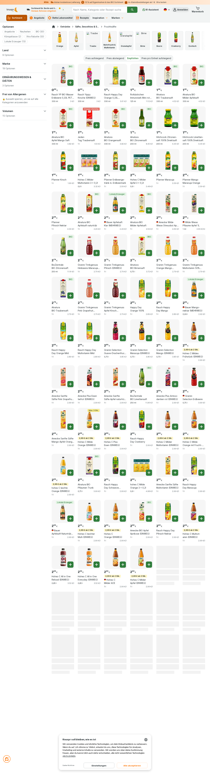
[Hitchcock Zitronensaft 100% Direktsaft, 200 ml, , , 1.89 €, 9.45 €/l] (167, 118)
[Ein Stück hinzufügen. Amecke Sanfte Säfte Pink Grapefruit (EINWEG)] (70, 384)
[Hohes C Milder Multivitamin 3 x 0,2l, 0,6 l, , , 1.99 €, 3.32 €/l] (89, 160)
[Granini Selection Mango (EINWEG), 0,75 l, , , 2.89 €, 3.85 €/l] (167, 330)
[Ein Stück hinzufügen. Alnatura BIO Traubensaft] (175, 83)
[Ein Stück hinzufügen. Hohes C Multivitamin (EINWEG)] (201, 519)
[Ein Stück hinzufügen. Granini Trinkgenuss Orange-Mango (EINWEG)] (175, 253)
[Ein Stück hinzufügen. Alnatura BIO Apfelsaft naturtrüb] (96, 210)
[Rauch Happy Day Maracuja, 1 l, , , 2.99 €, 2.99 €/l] (194, 465)
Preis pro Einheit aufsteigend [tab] (156, 58)
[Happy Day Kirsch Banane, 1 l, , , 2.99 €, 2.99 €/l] (141, 603)
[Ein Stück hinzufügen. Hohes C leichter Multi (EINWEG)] (96, 519)
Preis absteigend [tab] (115, 58)
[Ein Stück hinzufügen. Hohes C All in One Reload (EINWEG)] (70, 565)
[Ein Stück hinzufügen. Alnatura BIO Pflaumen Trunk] (96, 473)
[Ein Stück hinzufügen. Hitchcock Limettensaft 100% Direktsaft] (201, 125)
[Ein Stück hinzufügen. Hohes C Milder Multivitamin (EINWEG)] (175, 427)
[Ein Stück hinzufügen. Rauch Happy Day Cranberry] (149, 427)
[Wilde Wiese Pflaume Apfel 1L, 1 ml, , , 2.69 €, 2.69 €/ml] (194, 203)
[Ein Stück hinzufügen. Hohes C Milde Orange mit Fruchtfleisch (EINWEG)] (201, 427)
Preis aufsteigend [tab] (95, 58)
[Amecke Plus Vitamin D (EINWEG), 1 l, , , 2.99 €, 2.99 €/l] (63, 649)
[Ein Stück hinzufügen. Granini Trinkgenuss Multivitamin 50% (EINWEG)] (201, 253)
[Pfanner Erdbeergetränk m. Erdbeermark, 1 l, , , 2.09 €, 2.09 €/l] (115, 160)
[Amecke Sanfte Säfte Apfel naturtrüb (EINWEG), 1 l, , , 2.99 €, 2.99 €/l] (115, 376)
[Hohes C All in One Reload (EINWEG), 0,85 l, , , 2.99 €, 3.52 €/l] (63, 557)
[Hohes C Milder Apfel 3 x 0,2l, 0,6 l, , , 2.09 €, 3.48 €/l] (141, 160)
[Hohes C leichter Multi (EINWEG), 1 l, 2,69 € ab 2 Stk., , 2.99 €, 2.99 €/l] (89, 511)
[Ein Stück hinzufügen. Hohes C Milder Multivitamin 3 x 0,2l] (96, 168)
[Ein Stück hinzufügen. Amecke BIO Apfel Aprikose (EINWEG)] (149, 519)
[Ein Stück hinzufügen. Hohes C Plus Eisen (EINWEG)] (123, 427)
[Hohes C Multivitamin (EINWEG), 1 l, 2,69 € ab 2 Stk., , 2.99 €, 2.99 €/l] (194, 511)
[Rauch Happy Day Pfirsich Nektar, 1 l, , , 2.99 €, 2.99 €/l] (167, 511)
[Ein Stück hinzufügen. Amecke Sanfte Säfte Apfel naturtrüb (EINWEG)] (123, 384)
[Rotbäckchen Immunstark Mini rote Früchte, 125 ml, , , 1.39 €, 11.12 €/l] (141, 75)
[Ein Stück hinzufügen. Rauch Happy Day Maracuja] (201, 473)
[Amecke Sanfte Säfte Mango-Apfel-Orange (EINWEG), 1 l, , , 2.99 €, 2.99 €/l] (63, 419)
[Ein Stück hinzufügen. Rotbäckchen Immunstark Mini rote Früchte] (149, 83)
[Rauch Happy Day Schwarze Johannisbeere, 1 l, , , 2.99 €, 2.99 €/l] (115, 465)
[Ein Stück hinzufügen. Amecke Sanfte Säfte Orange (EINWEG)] (175, 565)
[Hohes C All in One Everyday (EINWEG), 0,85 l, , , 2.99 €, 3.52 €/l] (89, 557)
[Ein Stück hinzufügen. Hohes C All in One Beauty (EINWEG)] (123, 610)
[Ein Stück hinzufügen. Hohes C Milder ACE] (123, 565)
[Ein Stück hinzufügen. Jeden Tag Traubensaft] (96, 125)
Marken (116, 18)
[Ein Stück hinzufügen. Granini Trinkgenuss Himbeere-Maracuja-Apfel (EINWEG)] (96, 253)
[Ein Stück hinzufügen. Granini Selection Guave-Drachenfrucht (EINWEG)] (123, 338)
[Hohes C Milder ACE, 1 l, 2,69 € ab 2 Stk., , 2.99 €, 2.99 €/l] (115, 557)
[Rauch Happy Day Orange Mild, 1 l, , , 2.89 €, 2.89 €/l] (63, 330)
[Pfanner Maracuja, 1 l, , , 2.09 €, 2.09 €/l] (167, 160)
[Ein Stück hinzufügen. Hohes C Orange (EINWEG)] (123, 519)
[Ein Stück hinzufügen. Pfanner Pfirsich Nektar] (70, 210)
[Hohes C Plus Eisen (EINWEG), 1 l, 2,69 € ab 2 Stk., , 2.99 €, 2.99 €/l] (115, 419)
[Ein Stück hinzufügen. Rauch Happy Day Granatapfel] (96, 610)
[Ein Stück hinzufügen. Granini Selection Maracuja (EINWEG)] (149, 338)
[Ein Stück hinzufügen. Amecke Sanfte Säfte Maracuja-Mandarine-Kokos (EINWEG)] (149, 656)
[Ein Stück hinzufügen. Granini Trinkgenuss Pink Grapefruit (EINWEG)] (96, 295)
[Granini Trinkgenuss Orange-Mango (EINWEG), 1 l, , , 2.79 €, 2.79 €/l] (167, 245)
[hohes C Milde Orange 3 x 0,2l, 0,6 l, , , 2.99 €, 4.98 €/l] (141, 465)
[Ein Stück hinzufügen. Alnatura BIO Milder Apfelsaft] (201, 83)
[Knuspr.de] (53, 27)
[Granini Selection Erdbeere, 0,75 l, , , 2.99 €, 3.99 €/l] (194, 376)
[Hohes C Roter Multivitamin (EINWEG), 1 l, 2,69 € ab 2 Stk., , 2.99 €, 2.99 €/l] (63, 603)
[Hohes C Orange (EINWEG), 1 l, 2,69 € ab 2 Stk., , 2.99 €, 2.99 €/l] (115, 511)
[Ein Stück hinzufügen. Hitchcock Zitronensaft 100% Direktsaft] (175, 125)
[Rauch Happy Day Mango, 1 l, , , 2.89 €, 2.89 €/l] (167, 288)
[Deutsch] (166, 10)
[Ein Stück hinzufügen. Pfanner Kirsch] (70, 168)
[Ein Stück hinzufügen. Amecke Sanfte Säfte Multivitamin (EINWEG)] (175, 473)
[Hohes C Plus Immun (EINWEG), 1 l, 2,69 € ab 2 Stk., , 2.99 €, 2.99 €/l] (167, 603)
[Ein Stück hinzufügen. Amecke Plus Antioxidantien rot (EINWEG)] (175, 384)
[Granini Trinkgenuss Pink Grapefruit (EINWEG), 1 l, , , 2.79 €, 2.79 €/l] (89, 288)
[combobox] (99, 10)
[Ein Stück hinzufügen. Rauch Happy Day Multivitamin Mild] (96, 338)
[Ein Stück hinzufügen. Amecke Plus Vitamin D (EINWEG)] (70, 656)
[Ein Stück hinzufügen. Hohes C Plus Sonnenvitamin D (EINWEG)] (201, 610)
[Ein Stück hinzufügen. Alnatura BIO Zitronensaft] (149, 125)
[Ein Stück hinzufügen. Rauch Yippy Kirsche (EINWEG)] (96, 83)
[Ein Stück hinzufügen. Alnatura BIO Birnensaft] (149, 253)
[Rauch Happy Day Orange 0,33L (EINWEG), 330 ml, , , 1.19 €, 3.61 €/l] (115, 75)
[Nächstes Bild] (199, 40)
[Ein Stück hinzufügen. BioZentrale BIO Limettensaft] (149, 384)
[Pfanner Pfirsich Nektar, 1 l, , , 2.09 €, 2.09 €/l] (63, 203)
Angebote (39, 18)
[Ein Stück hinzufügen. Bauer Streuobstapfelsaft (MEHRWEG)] (175, 656)
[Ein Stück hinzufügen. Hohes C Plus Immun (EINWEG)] (175, 610)
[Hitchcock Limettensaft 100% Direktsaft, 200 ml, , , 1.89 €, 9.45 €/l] (194, 118)
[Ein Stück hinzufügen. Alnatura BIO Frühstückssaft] (201, 565)
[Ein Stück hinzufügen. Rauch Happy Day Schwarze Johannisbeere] (123, 473)
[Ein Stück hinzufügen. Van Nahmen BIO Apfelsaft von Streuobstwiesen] (123, 656)
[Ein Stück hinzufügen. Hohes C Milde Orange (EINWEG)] (96, 427)
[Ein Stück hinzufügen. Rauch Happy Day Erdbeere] (96, 656)
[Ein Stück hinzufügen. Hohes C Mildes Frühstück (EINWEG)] (201, 338)
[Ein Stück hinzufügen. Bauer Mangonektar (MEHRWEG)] (201, 295)
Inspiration (98, 18)
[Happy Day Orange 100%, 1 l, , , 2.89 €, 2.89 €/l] (141, 288)
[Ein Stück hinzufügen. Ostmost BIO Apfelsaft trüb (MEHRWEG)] (201, 656)
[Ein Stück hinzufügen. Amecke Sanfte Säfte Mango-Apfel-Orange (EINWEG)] (70, 427)
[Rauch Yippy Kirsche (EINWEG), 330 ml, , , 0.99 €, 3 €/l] (89, 75)
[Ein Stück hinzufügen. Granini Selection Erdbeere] (201, 384)
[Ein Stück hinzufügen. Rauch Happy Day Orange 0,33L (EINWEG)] (123, 83)
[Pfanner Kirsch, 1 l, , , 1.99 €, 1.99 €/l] (63, 160)
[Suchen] (132, 10)
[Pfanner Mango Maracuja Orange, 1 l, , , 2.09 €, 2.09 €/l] (194, 160)
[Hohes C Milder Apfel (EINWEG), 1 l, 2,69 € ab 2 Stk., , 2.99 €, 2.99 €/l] (141, 557)
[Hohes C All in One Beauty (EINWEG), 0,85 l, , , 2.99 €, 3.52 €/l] (115, 603)
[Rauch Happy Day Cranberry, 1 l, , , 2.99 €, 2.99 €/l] (141, 419)
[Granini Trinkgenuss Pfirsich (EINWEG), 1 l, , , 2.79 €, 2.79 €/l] (115, 245)
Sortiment (17, 18)
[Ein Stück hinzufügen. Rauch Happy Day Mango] (175, 295)
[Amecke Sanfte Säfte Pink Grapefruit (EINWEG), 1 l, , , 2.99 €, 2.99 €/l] (63, 376)
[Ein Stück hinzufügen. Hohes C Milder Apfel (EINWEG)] (149, 565)
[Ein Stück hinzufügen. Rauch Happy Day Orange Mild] (70, 338)
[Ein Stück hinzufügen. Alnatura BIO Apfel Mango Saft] (70, 125)
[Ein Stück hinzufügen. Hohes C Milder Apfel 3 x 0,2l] (149, 168)
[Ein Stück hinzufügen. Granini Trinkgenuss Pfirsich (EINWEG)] (123, 253)
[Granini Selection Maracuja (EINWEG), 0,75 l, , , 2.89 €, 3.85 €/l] (141, 330)
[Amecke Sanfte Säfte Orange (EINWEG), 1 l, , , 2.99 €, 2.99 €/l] (167, 557)
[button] (180, 9)
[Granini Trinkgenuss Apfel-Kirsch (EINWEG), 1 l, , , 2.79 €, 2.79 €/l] (115, 288)
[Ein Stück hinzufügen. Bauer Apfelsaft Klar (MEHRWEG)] (123, 210)
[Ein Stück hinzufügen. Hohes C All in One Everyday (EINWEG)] (96, 565)
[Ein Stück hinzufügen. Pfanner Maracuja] (175, 168)
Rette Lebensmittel (62, 18)
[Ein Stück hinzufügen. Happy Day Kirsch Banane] (149, 610)
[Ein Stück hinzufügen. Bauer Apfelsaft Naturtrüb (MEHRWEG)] (70, 519)
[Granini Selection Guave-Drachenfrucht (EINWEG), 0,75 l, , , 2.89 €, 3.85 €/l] (115, 330)
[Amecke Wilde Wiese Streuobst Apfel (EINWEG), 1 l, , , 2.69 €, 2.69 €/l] (167, 203)
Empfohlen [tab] (133, 58)
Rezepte (84, 18)
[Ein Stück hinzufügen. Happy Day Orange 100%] (149, 295)
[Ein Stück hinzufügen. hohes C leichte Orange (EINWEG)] (70, 473)
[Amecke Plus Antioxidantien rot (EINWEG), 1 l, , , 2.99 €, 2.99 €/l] (167, 376)
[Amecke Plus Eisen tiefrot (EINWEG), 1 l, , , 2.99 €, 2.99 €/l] (89, 376)
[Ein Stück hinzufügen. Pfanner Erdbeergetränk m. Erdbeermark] (123, 168)
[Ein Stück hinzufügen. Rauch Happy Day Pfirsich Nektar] (175, 519)
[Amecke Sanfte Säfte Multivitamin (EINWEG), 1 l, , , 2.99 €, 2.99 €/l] (167, 465)
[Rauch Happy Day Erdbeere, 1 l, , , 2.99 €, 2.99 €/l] (89, 649)
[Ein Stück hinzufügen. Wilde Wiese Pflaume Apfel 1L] (201, 210)
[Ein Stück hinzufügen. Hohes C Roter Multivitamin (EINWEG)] (70, 610)
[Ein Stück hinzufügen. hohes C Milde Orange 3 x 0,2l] (149, 473)
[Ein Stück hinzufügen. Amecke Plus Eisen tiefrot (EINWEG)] (96, 384)
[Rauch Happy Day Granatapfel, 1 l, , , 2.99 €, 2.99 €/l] (89, 603)
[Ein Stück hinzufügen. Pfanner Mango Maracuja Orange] (201, 168)
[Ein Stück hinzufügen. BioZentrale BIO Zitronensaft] (70, 253)
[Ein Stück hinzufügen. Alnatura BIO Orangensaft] (123, 125)
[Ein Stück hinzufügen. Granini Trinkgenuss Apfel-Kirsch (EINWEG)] (123, 295)
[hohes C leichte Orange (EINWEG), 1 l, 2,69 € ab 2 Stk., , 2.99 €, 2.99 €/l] (63, 465)
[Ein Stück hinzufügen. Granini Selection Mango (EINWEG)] (175, 338)
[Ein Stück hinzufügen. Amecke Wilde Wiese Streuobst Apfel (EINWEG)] (175, 210)
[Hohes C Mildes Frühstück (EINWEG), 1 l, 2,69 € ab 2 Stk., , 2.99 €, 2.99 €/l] (194, 330)
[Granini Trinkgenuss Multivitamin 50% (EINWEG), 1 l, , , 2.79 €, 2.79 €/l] (194, 245)
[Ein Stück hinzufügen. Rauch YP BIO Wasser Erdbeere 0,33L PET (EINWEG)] (70, 83)
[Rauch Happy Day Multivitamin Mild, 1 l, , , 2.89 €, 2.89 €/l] (89, 330)
